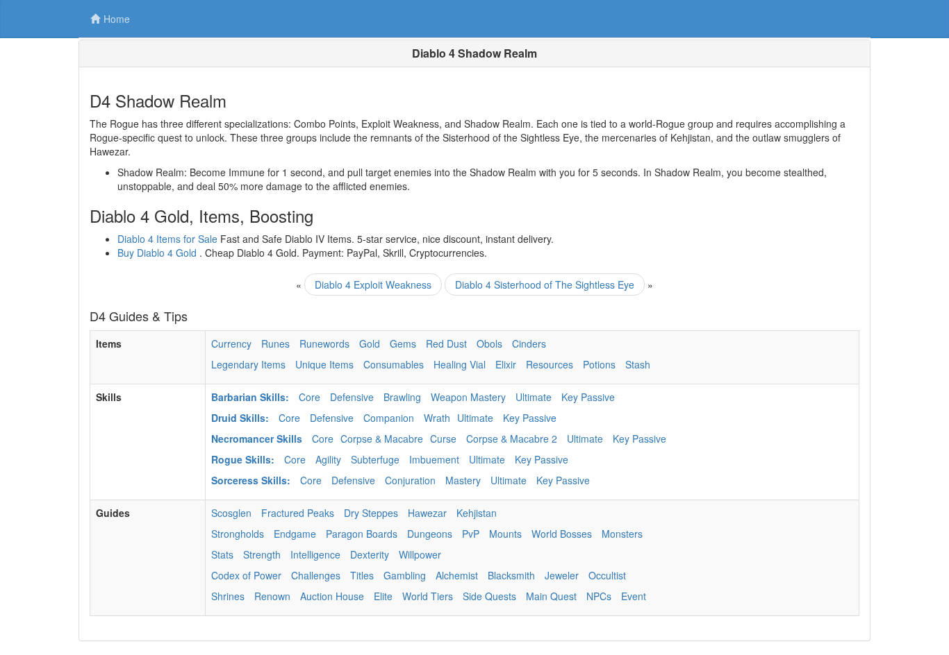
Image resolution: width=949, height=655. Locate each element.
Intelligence (315, 554)
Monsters (622, 534)
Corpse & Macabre (381, 438)
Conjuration (410, 480)
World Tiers (427, 596)
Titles (362, 575)
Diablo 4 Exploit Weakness (373, 284)
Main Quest (551, 596)
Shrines (228, 596)
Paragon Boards (361, 534)
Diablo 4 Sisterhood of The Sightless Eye (544, 284)
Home (117, 19)
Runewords (324, 343)
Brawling (402, 397)
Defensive (352, 397)
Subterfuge (375, 459)
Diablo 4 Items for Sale (167, 239)
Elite (383, 596)
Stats (222, 554)
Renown (272, 596)
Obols (489, 343)
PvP (470, 534)
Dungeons (429, 534)
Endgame (295, 534)
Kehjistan (476, 513)
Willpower (420, 554)
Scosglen (231, 513)
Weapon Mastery (468, 397)
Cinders (529, 343)
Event (633, 596)
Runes (275, 343)
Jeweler (562, 575)
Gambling (404, 575)
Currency (231, 343)
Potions (599, 364)
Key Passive (588, 397)
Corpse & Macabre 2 (511, 438)
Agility (328, 459)
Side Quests (489, 596)
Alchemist (457, 575)
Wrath (437, 418)
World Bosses (561, 534)
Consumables (393, 364)
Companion (388, 418)
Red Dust (446, 343)
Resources (549, 364)
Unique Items (324, 364)
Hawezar (427, 513)
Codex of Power (246, 575)
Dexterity (369, 554)
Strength (262, 554)
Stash (637, 364)
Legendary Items (248, 364)
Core (309, 397)
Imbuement (434, 459)
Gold (369, 343)
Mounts (505, 534)
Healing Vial (460, 364)
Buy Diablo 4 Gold (157, 253)
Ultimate (533, 397)
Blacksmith (511, 575)
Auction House (332, 596)
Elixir (505, 364)
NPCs (598, 596)
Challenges (315, 575)
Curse (443, 438)
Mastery (463, 480)
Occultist (607, 575)
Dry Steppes (371, 513)
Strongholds (237, 534)
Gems (403, 343)
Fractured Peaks (297, 513)
